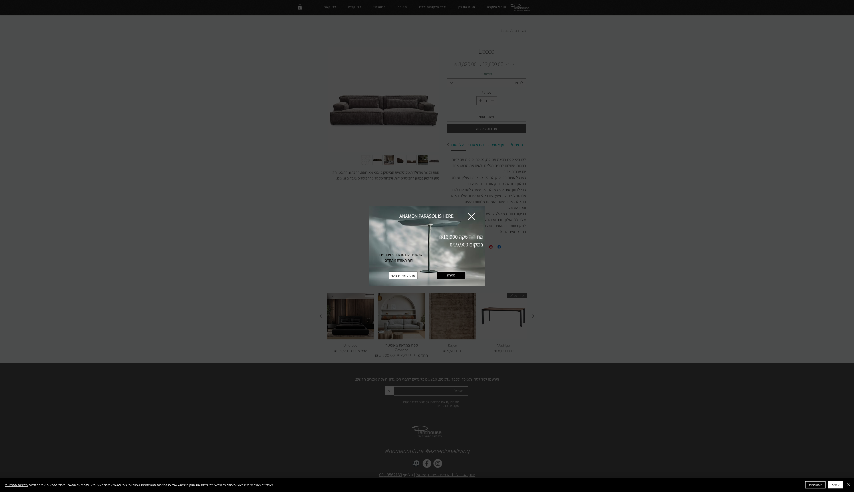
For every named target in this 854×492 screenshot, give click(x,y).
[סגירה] (848, 484)
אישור (836, 485)
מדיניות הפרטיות (16, 485)
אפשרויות (815, 485)
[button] (471, 216)
